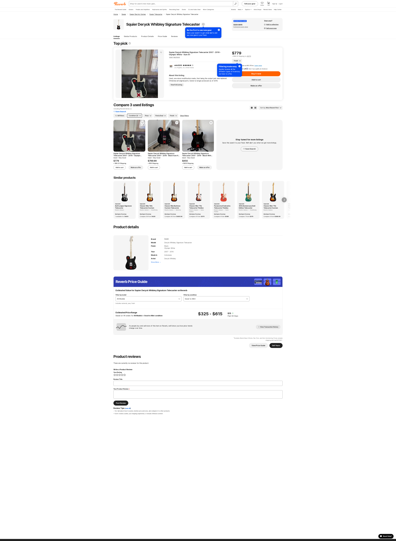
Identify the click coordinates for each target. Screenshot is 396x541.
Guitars (131, 9)
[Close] (239, 66)
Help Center (278, 9)
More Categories (208, 9)
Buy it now (256, 74)
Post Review (121, 403)
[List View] (255, 107)
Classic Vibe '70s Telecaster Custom (271, 207)
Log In (281, 4)
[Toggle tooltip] (129, 43)
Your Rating (117, 372)
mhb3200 (178, 65)
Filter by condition (190, 295)
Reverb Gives (267, 9)
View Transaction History (269, 327)
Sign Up (274, 4)
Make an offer (256, 86)
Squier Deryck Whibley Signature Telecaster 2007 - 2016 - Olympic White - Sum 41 (195, 53)
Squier (166, 239)
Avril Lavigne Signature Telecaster (123, 207)
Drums (184, 9)
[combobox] (146, 298)
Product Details (147, 36)
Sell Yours (276, 345)
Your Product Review (120, 389)
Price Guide (162, 36)
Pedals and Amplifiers (143, 9)
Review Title (117, 379)
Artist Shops (257, 9)
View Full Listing (176, 85)
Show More (155, 262)
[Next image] (161, 73)
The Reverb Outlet (120, 9)
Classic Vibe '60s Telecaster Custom (147, 207)
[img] (187, 65)
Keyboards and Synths (159, 9)
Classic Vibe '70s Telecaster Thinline (196, 207)
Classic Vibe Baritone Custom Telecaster (172, 207)
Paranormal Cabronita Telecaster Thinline (222, 207)
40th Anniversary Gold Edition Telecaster (247, 207)
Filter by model (121, 295)
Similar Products (130, 36)
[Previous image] (118, 73)
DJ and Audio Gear (194, 9)
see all (127, 408)
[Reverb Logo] (120, 3)
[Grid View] (251, 107)
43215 (249, 56)
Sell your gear (249, 4)
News (239, 9)
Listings (116, 36)
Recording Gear (174, 9)
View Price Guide (258, 345)
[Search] (235, 3)
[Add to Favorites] (203, 24)
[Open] (179, 299)
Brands (233, 9)
